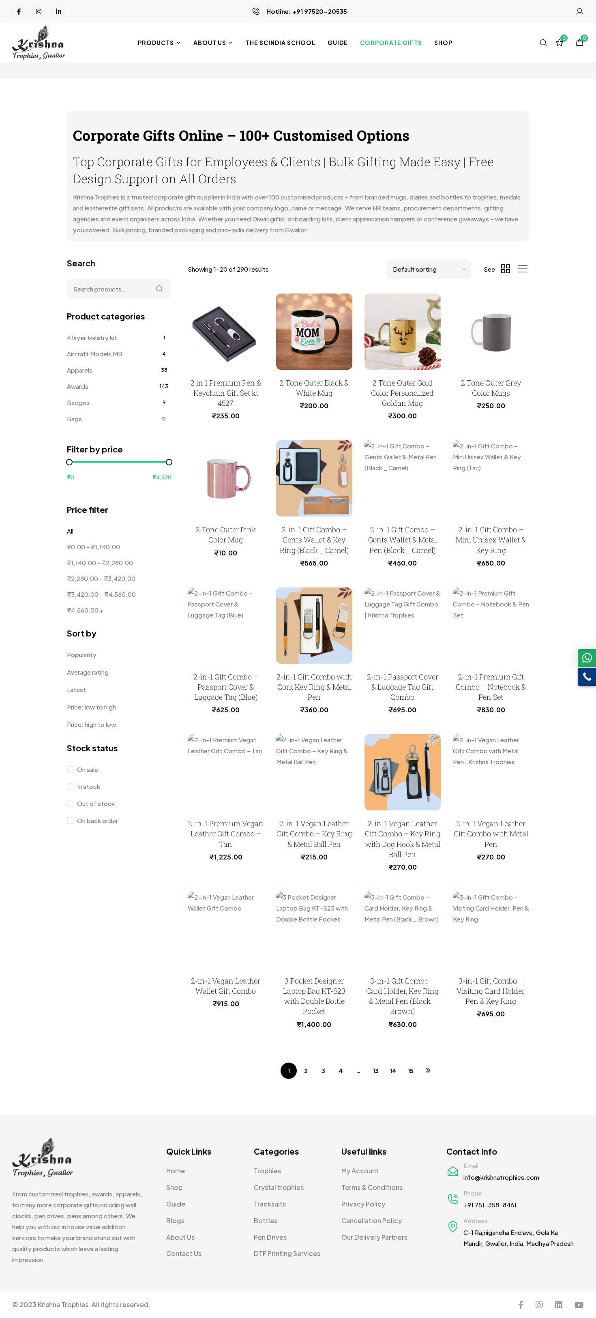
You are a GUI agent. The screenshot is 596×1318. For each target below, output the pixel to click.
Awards (77, 386)
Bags (74, 418)
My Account (360, 1170)
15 (410, 1070)
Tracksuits (270, 1204)
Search (159, 288)
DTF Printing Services (287, 1253)
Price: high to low (91, 724)
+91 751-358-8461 (490, 1205)
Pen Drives (270, 1237)
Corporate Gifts (391, 42)
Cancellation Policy (371, 1220)
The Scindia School (280, 42)
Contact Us (184, 1253)
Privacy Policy (363, 1204)
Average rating (88, 672)
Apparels (79, 370)
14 (393, 1070)
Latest (76, 689)
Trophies (267, 1170)
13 (376, 1070)
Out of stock (95, 803)
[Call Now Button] (587, 677)
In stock (88, 786)
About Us (209, 42)
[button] (587, 658)
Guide (338, 42)
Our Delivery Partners (374, 1237)
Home (175, 1170)
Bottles (265, 1220)
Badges (78, 402)
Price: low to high (91, 707)
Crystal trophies (279, 1187)
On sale (87, 769)
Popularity (81, 654)
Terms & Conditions (372, 1187)
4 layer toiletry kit (92, 337)
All (70, 531)
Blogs (175, 1220)
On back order (97, 820)
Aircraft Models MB (94, 354)
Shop (443, 42)
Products (156, 42)
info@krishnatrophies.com (501, 1177)
